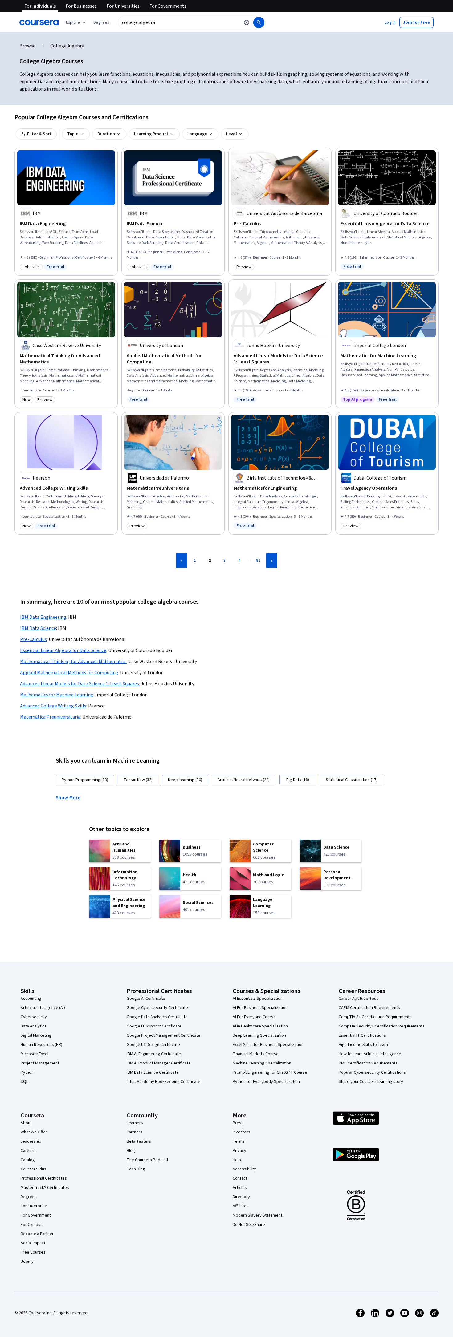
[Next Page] (271, 560)
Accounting (31, 998)
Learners (135, 1123)
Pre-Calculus (33, 639)
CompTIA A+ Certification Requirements (375, 1017)
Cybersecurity (34, 1017)
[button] (101, 22)
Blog (131, 1151)
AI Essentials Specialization (258, 998)
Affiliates (241, 1206)
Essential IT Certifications (362, 1035)
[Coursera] (39, 22)
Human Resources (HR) (41, 1045)
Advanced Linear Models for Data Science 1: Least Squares (79, 683)
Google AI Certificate (146, 998)
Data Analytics (34, 1026)
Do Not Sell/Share (249, 1225)
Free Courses (33, 1252)
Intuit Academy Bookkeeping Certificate (163, 1082)
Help (237, 1160)
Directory (241, 1197)
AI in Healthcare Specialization (260, 1026)
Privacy (239, 1151)
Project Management (40, 1063)
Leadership (31, 1141)
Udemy (27, 1261)
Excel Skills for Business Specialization (268, 1045)
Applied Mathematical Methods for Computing (69, 672)
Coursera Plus (33, 1169)
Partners (134, 1132)
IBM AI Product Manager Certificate (159, 1063)
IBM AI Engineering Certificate (154, 1054)
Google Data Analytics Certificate (157, 1017)
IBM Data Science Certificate (153, 1072)
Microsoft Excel (34, 1054)
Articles (240, 1188)
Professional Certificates (44, 1178)
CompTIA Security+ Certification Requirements (382, 1026)
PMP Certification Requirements (368, 1063)
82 (258, 560)
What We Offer (34, 1132)
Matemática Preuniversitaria (50, 717)
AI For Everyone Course (254, 1017)
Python (27, 1072)
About (26, 1123)
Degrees (29, 1197)
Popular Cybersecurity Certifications (372, 1072)
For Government (36, 1215)
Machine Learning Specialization (262, 1063)
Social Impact (33, 1243)
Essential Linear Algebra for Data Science (63, 650)
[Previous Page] (181, 560)
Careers (28, 1151)
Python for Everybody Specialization (266, 1082)
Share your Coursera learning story (371, 1082)
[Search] (258, 22)
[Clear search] (246, 22)
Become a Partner (37, 1234)
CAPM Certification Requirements (369, 1008)
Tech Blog (136, 1169)
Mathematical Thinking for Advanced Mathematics (73, 661)
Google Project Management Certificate (163, 1035)
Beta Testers (139, 1141)
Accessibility (244, 1169)
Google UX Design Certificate (153, 1045)
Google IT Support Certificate (154, 1026)
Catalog (28, 1160)
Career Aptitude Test (358, 998)
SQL (24, 1082)
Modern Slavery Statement (257, 1215)
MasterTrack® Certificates (45, 1188)
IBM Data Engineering (43, 617)
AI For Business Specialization (260, 1008)
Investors (241, 1132)
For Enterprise (34, 1206)
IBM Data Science (38, 628)
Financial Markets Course (256, 1054)
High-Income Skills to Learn (363, 1045)
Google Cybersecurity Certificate (157, 1008)
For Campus (32, 1225)
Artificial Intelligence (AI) (43, 1008)
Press (238, 1123)
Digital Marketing (36, 1035)
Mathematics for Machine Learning (56, 694)
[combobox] (179, 22)
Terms (239, 1141)
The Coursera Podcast (147, 1160)
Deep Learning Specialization (259, 1035)
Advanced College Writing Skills (53, 706)
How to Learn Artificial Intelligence (370, 1054)
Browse (27, 46)
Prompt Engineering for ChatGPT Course (270, 1072)
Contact (240, 1178)
